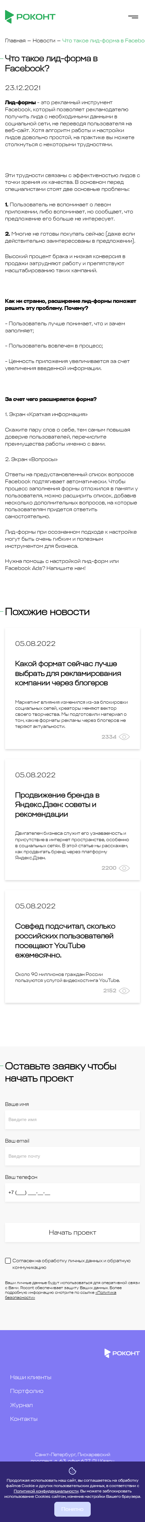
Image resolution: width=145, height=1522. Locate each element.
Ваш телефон (21, 1177)
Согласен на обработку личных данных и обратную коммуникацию (71, 1264)
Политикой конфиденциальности (46, 1491)
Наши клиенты (30, 1377)
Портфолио (27, 1391)
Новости (44, 40)
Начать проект (72, 1232)
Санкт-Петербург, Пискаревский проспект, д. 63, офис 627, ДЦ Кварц (72, 1458)
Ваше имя (17, 1104)
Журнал (21, 1405)
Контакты (23, 1419)
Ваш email (17, 1141)
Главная (15, 40)
